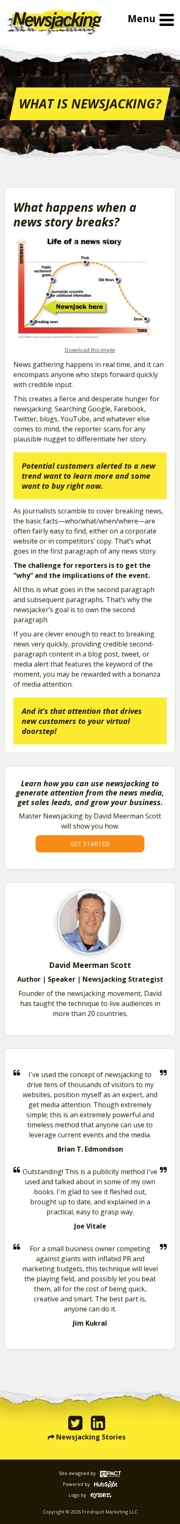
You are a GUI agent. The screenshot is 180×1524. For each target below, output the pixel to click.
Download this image (90, 350)
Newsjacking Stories (90, 1437)
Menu (141, 18)
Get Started (90, 844)
